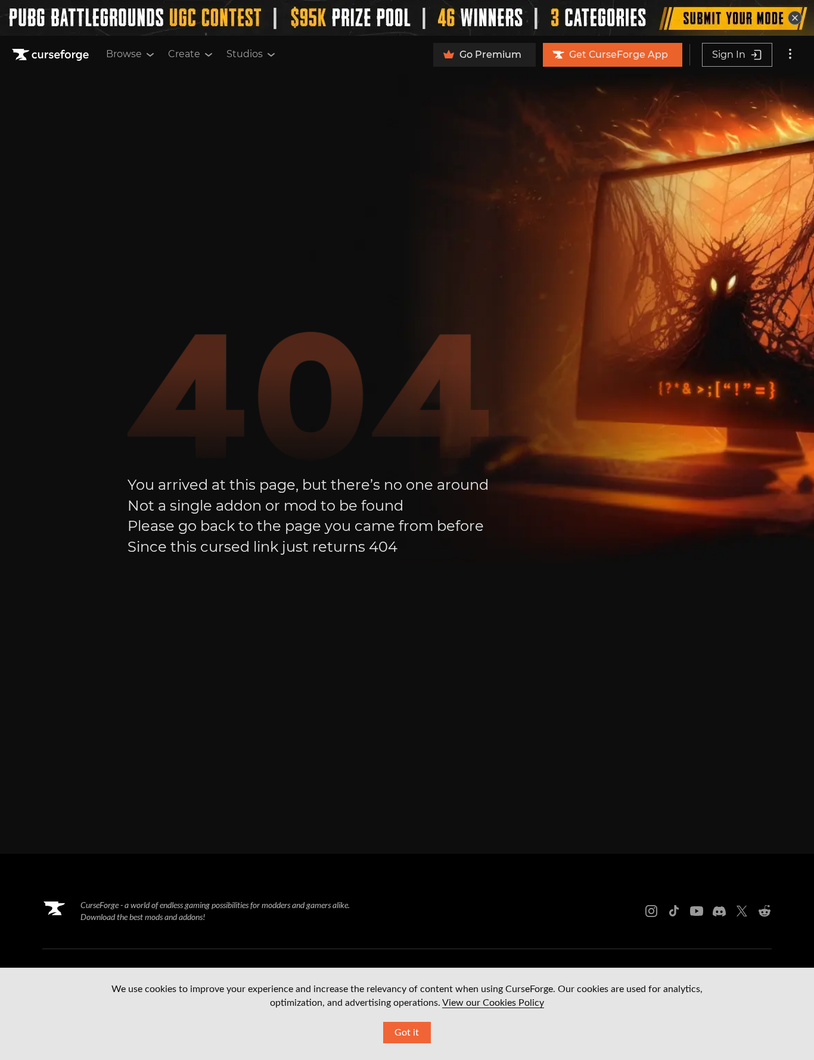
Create (184, 54)
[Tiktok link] (674, 911)
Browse (124, 54)
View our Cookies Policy (493, 1003)
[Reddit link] (764, 911)
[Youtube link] (696, 911)
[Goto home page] (52, 55)
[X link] (742, 911)
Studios (244, 54)
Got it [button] (406, 1032)
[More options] (790, 55)
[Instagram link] (651, 911)
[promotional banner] (407, 18)
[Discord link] (719, 911)
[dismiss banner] (795, 18)
